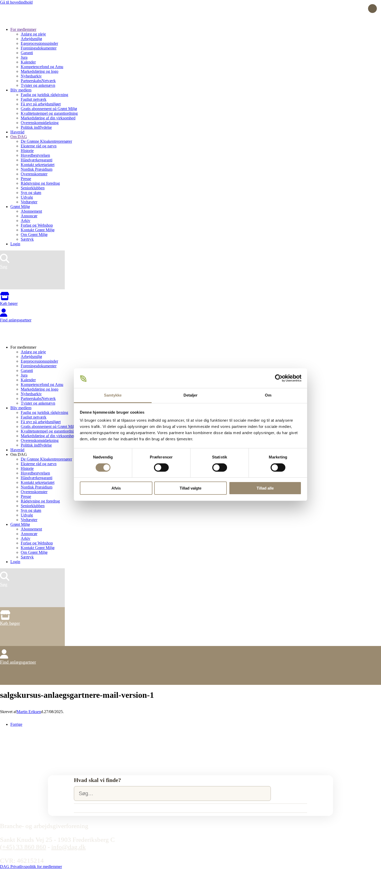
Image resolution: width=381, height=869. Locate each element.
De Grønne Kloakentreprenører (46, 141)
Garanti (27, 53)
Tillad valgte (190, 488)
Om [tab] (268, 395)
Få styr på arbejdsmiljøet (41, 104)
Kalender (28, 62)
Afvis (116, 488)
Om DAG (18, 136)
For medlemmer (23, 29)
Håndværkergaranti (36, 160)
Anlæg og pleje (33, 34)
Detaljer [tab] (191, 395)
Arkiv (25, 220)
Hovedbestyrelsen (35, 155)
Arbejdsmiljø (31, 39)
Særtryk (27, 239)
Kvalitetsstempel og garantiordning (49, 113)
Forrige (16, 724)
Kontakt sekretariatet (37, 164)
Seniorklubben (33, 188)
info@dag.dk (68, 846)
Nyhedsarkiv (31, 76)
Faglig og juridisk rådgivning (44, 94)
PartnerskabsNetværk (38, 80)
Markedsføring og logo (39, 71)
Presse (26, 178)
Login (15, 244)
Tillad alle (265, 488)
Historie (27, 150)
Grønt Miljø (20, 206)
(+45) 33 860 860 (23, 846)
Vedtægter (29, 202)
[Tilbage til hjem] (19, 20)
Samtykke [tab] (113, 395)
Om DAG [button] (18, 454)
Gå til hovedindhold (16, 2)
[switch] (161, 467)
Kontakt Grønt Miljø (37, 230)
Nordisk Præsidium (36, 169)
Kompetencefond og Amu (42, 66)
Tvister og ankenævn (38, 85)
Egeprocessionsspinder (39, 43)
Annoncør (29, 216)
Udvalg (27, 197)
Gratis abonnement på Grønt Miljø (49, 108)
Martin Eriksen (29, 712)
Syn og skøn (31, 192)
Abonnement (31, 211)
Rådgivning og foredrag (40, 183)
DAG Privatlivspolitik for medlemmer (31, 866)
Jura (24, 57)
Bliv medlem (20, 90)
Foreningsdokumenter (39, 48)
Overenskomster (34, 174)
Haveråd (17, 132)
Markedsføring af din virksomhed (48, 118)
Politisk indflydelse (36, 127)
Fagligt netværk (33, 99)
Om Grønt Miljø (34, 234)
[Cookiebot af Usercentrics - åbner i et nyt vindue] (278, 378)
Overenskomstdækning (40, 122)
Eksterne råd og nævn (39, 146)
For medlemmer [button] (23, 347)
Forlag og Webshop (37, 225)
